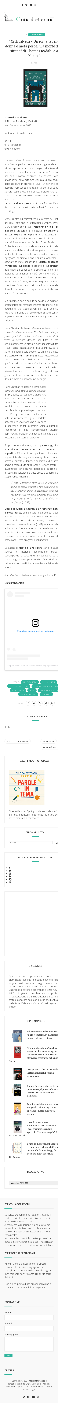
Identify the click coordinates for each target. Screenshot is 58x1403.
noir (32, 690)
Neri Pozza (18, 690)
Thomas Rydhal (28, 694)
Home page (48, 741)
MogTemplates (37, 1380)
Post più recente (19, 741)
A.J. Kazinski (48, 682)
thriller (46, 694)
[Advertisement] (29, 924)
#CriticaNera (36, 34)
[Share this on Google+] (40, 703)
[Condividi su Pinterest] (46, 703)
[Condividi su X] (34, 703)
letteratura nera (19, 686)
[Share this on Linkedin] (52, 703)
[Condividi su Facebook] (28, 703)
